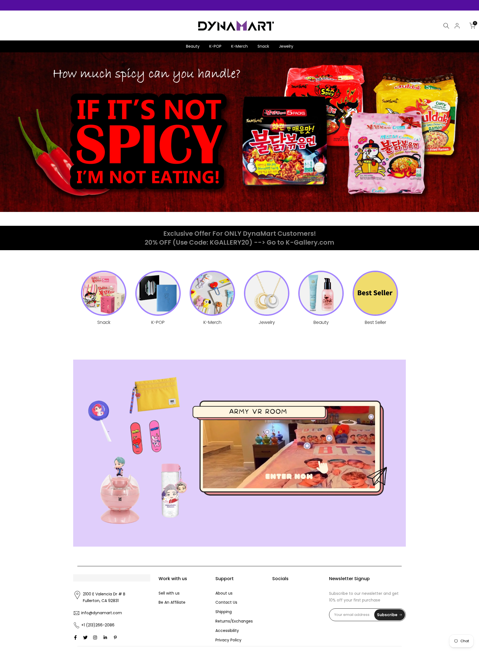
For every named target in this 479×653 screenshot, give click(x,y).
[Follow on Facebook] (75, 637)
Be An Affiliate (172, 602)
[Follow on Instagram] (95, 637)
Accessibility (227, 630)
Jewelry (286, 46)
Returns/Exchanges (234, 621)
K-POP (215, 46)
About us (224, 593)
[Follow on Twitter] (85, 637)
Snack (263, 46)
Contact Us (226, 602)
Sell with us (169, 593)
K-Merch (239, 46)
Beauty (193, 46)
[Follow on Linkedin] (105, 637)
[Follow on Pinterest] (115, 637)
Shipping (223, 611)
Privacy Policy (228, 640)
